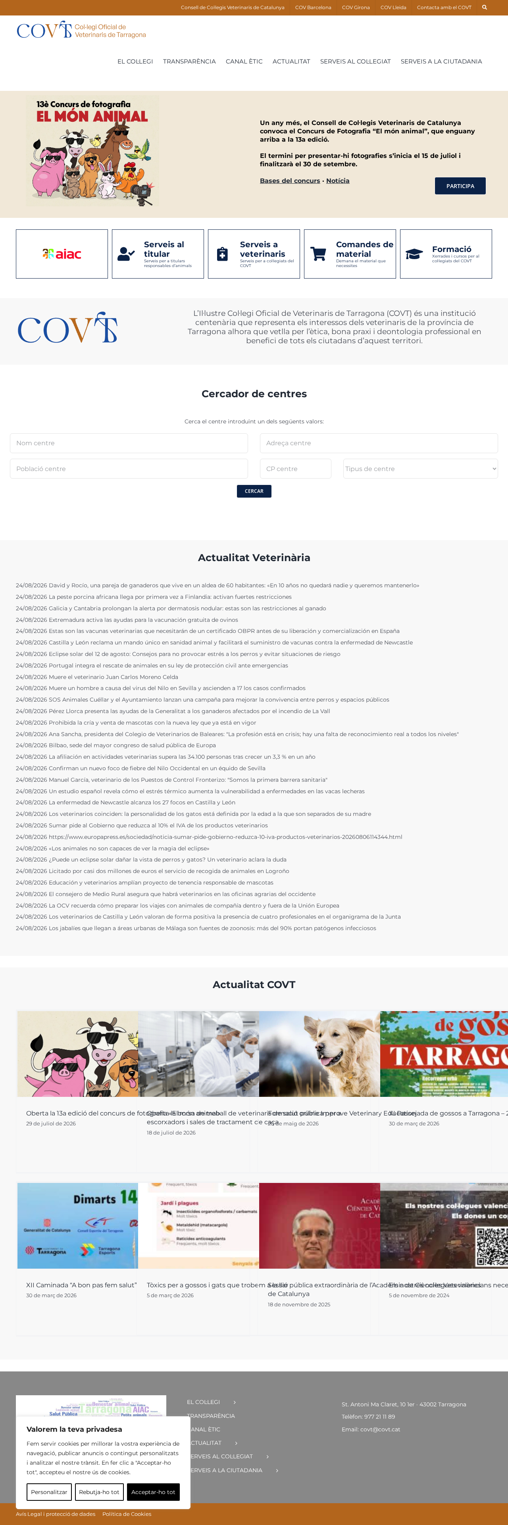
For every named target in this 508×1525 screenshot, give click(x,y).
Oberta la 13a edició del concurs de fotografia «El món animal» (123, 1113)
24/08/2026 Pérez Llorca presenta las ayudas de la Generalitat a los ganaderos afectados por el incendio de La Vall (173, 711)
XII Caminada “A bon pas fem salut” (81, 1285)
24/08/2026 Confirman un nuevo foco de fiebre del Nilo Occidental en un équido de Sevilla (141, 768)
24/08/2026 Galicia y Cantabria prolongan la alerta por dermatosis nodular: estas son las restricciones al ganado (171, 608)
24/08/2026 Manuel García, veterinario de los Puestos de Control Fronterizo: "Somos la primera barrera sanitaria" (171, 780)
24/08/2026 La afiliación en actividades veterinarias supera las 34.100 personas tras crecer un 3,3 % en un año (166, 757)
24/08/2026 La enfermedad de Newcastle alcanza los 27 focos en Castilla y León (125, 802)
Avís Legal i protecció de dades (55, 1514)
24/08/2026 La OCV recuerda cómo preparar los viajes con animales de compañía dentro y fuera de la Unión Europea (177, 905)
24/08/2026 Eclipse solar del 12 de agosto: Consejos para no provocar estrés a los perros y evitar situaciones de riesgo (178, 654)
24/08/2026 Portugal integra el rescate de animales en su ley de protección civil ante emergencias (152, 665)
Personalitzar (49, 1492)
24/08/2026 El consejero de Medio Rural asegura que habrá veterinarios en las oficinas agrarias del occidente (166, 894)
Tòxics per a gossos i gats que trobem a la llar (217, 1285)
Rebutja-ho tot (99, 1492)
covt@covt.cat (380, 1429)
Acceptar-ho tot (153, 1492)
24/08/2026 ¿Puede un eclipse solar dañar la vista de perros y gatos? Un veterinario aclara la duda (151, 859)
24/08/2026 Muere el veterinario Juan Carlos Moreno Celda (97, 677)
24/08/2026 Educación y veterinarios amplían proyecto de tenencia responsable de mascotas (144, 882)
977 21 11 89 (379, 1416)
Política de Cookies (126, 1514)
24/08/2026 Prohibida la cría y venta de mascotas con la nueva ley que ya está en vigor (136, 722)
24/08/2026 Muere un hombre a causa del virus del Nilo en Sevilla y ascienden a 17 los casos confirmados (161, 688)
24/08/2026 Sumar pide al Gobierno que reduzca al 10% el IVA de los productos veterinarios (142, 825)
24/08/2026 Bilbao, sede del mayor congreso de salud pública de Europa (116, 745)
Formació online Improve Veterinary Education (342, 1113)
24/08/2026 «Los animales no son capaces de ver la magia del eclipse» (113, 848)
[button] (484, 7)
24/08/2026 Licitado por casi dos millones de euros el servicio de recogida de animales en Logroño (152, 871)
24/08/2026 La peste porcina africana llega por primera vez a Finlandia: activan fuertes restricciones (154, 597)
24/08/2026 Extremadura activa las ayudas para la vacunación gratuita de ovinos (127, 620)
